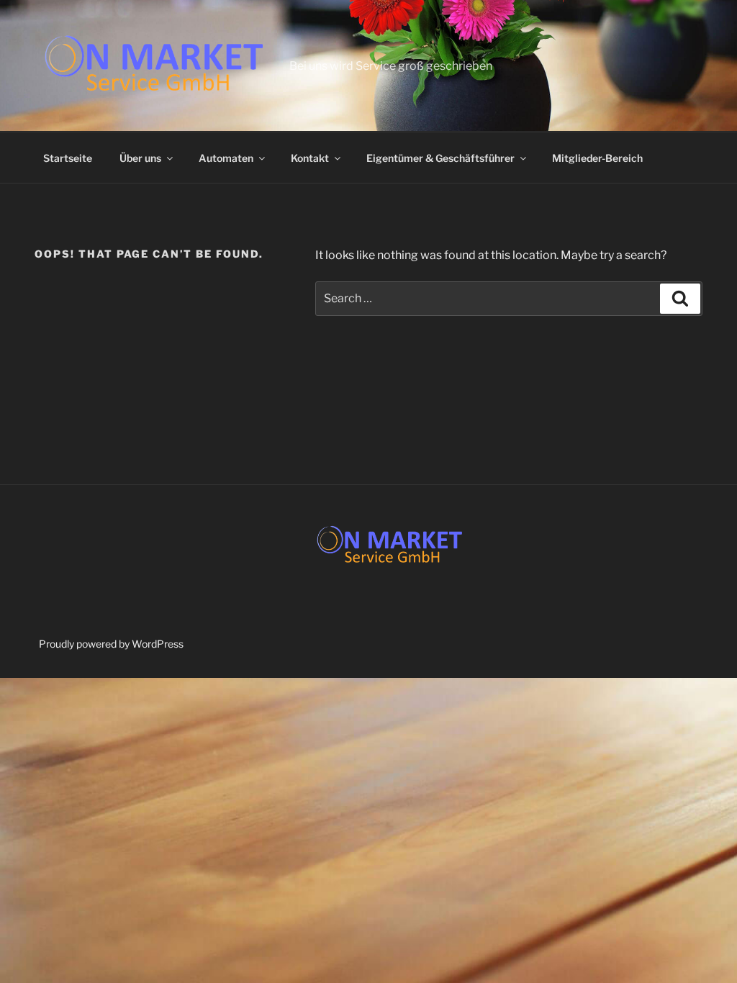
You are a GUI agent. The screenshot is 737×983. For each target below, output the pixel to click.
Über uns (140, 158)
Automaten (226, 158)
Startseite (67, 158)
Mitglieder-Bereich (597, 158)
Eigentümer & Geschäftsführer (440, 158)
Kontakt (310, 158)
